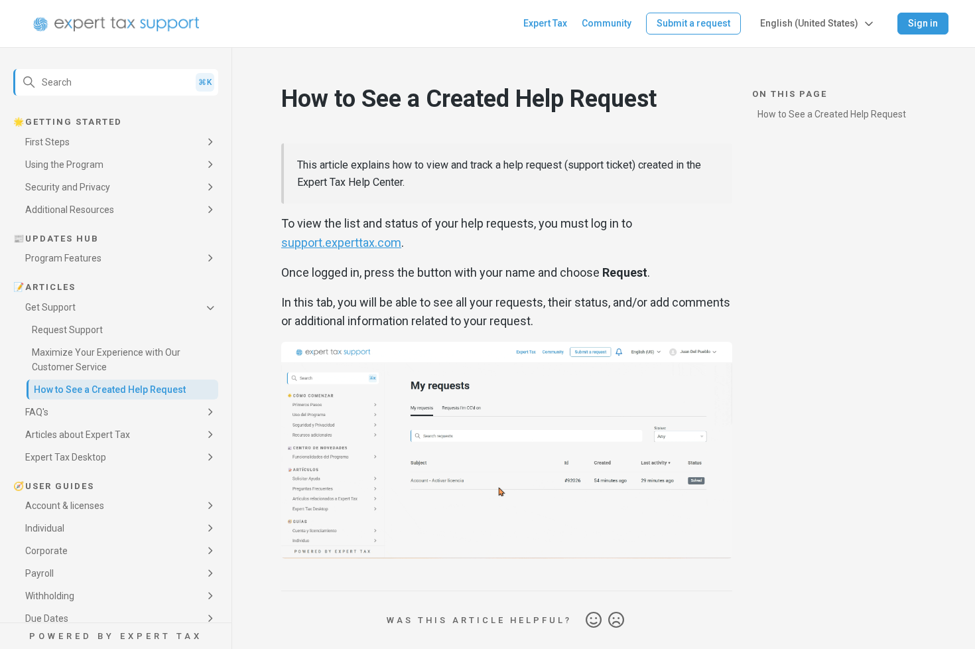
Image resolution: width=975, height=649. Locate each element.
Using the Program (64, 164)
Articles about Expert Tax (77, 434)
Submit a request (693, 23)
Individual (44, 528)
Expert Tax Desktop (65, 457)
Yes (594, 620)
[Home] (116, 24)
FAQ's (36, 412)
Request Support (67, 329)
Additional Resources (69, 209)
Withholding (49, 596)
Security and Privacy (67, 187)
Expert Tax (545, 23)
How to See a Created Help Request (110, 389)
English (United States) (809, 23)
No (616, 620)
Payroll (39, 573)
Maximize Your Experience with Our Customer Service (106, 359)
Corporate (46, 550)
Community (606, 23)
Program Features (63, 258)
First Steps (47, 142)
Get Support (50, 307)
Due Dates (46, 618)
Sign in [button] (923, 23)
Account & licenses (64, 505)
